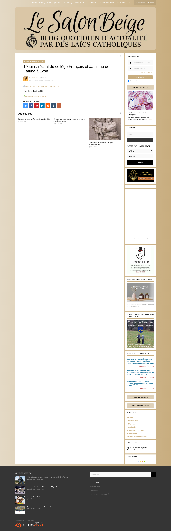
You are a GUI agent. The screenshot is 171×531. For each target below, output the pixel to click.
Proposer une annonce (140, 397)
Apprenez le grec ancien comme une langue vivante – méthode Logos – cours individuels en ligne (140, 361)
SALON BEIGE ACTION (140, 87)
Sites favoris (133, 433)
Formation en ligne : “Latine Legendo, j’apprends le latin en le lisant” (140, 384)
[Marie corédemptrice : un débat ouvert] (20, 513)
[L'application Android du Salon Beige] (144, 462)
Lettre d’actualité (79, 2)
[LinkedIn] (42, 105)
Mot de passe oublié (147, 72)
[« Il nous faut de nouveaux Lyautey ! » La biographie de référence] (20, 484)
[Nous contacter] (138, 462)
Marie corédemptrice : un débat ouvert (39, 507)
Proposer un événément (140, 405)
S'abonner (94, 490)
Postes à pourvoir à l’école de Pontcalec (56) (34, 119)
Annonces (92, 2)
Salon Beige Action (53, 2)
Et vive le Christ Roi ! (33, 497)
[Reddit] (48, 105)
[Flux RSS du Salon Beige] (142, 462)
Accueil (34, 2)
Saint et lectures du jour (137, 430)
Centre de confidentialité (137, 437)
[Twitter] (25, 105)
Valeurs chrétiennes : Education (34, 61)
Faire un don (133, 421)
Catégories (132, 427)
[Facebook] (31, 105)
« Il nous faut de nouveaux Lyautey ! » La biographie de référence (47, 477)
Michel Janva (35, 77)
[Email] (59, 105)
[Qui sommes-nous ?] (136, 462)
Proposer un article (107, 2)
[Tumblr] (53, 105)
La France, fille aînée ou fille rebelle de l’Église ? (42, 487)
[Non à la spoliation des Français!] (140, 109)
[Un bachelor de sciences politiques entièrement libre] (105, 139)
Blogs (41, 2)
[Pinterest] (36, 105)
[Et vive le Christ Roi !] (20, 503)
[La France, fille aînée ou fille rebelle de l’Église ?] (20, 493)
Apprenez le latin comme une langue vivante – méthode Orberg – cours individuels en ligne (140, 372)
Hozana (145, 241)
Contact (67, 2)
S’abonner (132, 424)
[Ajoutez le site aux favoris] (140, 462)
